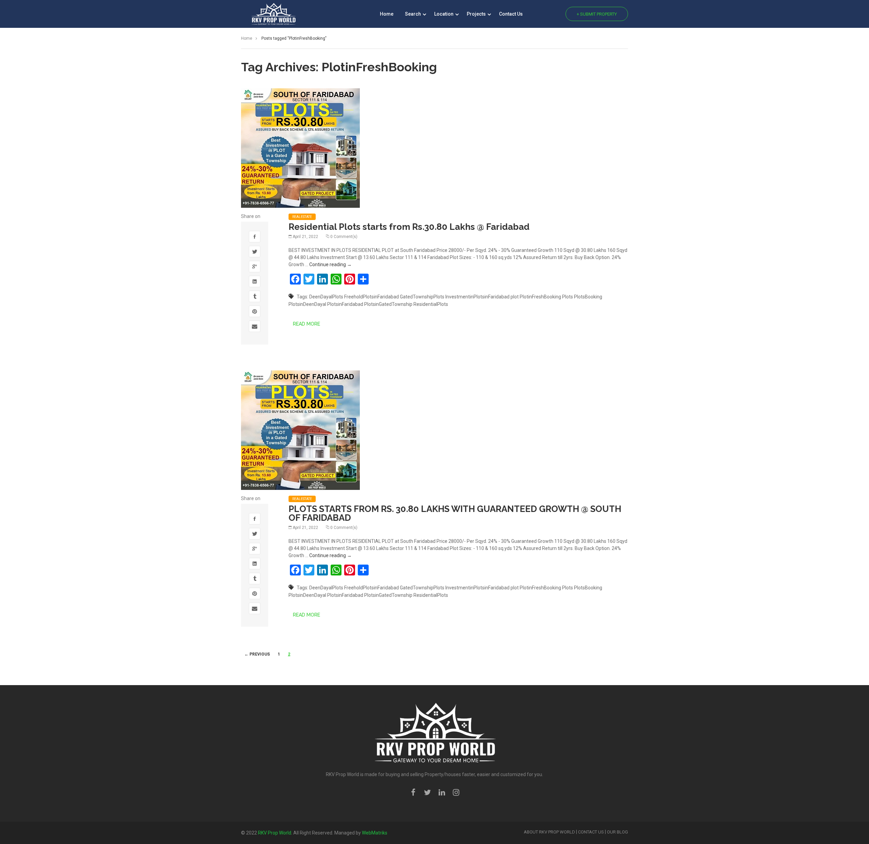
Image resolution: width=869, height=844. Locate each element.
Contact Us (511, 14)
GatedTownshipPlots (422, 296)
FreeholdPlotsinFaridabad (371, 296)
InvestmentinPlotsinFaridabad (477, 296)
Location (444, 14)
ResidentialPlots (430, 304)
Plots (567, 296)
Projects (477, 14)
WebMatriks (374, 833)
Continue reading (330, 264)
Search (413, 14)
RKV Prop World (274, 833)
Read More (306, 324)
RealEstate (302, 217)
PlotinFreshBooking (540, 296)
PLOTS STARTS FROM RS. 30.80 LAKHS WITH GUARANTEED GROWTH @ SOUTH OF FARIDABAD (455, 513)
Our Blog (617, 831)
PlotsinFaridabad (345, 304)
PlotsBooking (588, 296)
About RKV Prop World (549, 831)
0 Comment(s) (343, 236)
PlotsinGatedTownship (388, 304)
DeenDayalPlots (326, 296)
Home (386, 14)
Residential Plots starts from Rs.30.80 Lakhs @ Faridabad (409, 227)
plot (515, 296)
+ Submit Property (597, 14)
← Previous (257, 654)
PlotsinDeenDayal (307, 304)
